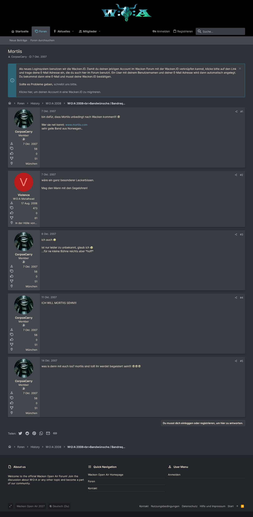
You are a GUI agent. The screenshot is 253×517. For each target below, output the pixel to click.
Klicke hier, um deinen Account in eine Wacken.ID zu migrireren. (60, 92)
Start (231, 506)
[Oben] (237, 506)
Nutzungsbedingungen (165, 506)
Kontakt (92, 488)
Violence (24, 195)
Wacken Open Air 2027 (31, 506)
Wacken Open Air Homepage (105, 474)
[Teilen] (236, 111)
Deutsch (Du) (60, 506)
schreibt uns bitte (65, 84)
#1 (241, 111)
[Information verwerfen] (239, 69)
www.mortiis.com (76, 124)
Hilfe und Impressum (212, 506)
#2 (241, 174)
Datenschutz (189, 506)
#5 (241, 360)
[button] (73, 31)
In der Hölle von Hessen (30, 223)
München (31, 163)
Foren (91, 481)
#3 (241, 234)
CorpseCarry (19, 56)
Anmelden (174, 474)
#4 (241, 297)
